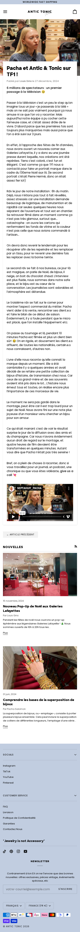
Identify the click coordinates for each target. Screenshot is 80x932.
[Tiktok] (4, 851)
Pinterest (8, 782)
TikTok (6, 771)
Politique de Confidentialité (19, 818)
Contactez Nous (12, 829)
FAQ (5, 806)
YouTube (8, 777)
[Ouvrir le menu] (8, 11)
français (12, 905)
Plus (5, 633)
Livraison (8, 812)
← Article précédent (21, 534)
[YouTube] (25, 851)
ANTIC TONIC (14, 926)
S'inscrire (65, 889)
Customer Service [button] (15, 795)
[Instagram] (18, 851)
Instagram (9, 765)
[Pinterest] (11, 851)
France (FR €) (38, 905)
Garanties (9, 823)
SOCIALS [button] (8, 754)
